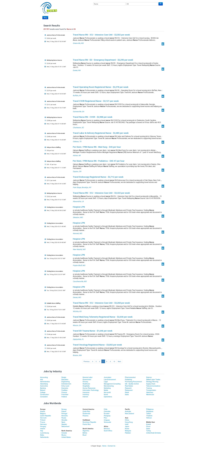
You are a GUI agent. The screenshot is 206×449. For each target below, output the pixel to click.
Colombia (107, 411)
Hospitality (86, 386)
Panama (85, 416)
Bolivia (85, 433)
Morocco (107, 428)
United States (66, 437)
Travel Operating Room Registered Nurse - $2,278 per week (100, 87)
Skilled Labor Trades (153, 379)
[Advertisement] (124, 13)
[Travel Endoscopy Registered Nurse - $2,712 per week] (163, 186)
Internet (85, 397)
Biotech (42, 390)
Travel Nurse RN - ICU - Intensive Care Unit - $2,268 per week (101, 303)
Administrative (45, 381)
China (127, 420)
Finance (64, 392)
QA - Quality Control (132, 384)
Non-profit (107, 392)
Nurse (106, 394)
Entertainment (66, 384)
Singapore (149, 411)
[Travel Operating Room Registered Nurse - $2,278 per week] (163, 96)
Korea (127, 428)
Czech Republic (45, 416)
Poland (63, 411)
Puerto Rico (87, 424)
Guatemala (86, 413)
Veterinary (149, 392)
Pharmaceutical (130, 377)
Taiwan (148, 413)
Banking (43, 388)
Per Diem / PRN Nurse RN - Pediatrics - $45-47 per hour (98, 161)
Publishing (128, 379)
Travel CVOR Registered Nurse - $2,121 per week (96, 101)
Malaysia (128, 431)
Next (119, 361)
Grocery (85, 381)
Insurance (86, 392)
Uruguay (107, 420)
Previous (86, 361)
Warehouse (150, 394)
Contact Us (111, 446)
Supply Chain (150, 384)
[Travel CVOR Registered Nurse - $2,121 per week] (163, 110)
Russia (63, 418)
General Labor (87, 377)
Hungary (43, 426)
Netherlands (44, 437)
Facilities (64, 390)
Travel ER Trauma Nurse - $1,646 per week (92, 331)
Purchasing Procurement (133, 381)
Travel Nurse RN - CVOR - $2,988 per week (92, 117)
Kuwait (148, 424)
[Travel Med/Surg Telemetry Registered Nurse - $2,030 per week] (163, 326)
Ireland (42, 428)
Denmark (43, 418)
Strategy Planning (152, 381)
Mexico (63, 435)
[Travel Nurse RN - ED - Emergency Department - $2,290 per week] (163, 69)
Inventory (86, 394)
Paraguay (107, 416)
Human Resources (89, 388)
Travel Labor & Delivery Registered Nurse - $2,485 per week (101, 133)
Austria (42, 411)
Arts (41, 379)
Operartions (108, 397)
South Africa (108, 431)
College (42, 392)
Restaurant (129, 390)
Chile (105, 409)
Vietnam (149, 418)
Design (63, 377)
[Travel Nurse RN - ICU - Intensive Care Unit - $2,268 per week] (163, 312)
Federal (64, 397)
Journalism (107, 377)
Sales (127, 394)
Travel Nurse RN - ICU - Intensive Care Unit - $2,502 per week (101, 35)
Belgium (43, 413)
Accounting (44, 377)
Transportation (151, 390)
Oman (148, 426)
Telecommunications (153, 386)
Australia (128, 411)
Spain (63, 422)
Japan (127, 426)
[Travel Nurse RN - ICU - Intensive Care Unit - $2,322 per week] (163, 202)
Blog (45, 18)
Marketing (107, 388)
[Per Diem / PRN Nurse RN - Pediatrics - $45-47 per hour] (163, 170)
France (42, 422)
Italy (41, 431)
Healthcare (86, 384)
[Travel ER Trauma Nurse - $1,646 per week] (163, 340)
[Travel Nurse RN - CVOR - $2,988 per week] (163, 126)
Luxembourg (44, 433)
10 (114, 361)
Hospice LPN (79, 207)
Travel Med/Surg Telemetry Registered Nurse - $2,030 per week (103, 317)
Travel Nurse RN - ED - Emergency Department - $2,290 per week (103, 60)
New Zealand (129, 413)
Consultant (44, 397)
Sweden (64, 424)
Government (87, 379)
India (126, 424)
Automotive (44, 386)
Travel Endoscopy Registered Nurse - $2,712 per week (98, 177)
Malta (42, 435)
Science (149, 377)
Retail (127, 392)
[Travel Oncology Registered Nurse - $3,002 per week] (163, 353)
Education (64, 379)
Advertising (44, 384)
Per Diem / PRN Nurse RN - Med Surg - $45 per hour (97, 147)
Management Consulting (112, 384)
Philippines (150, 409)
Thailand (149, 416)
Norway (64, 409)
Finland (42, 420)
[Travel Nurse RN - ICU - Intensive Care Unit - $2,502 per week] (163, 43)
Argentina (86, 431)
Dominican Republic (89, 422)
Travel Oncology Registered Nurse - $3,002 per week (97, 345)
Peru (105, 418)
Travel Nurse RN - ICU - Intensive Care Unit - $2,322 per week (101, 193)
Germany (43, 424)
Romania (64, 416)
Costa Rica (86, 411)
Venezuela (107, 422)
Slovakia (64, 420)
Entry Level (65, 386)
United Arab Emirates (153, 433)
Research (128, 388)
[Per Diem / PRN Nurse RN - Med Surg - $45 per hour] (163, 156)
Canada (64, 433)
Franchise (64, 394)
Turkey (148, 431)
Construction (44, 394)
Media (106, 390)
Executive (64, 388)
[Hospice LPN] (163, 216)
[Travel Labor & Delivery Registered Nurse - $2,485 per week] (163, 142)
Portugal (64, 413)
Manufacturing (109, 386)
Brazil (84, 435)
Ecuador (107, 413)
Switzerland (65, 426)
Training (149, 388)
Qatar (148, 428)
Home (104, 446)
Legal (106, 381)
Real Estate (129, 386)
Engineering (65, 381)
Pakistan (128, 433)
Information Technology (91, 390)
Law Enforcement (110, 379)
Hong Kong (129, 422)
